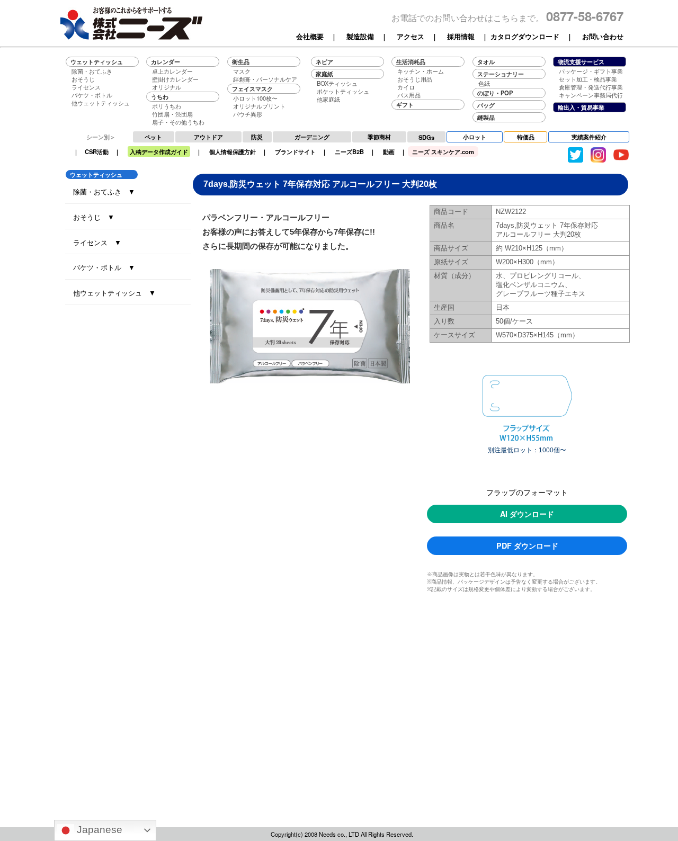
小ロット (474, 136)
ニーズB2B (349, 151)
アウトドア (208, 136)
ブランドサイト (295, 151)
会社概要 (310, 36)
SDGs (426, 137)
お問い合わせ (602, 36)
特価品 (525, 136)
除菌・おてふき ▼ (104, 191)
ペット (153, 136)
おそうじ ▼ (93, 217)
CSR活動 (97, 151)
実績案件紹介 (589, 136)
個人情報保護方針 (232, 151)
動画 (389, 151)
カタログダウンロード (524, 36)
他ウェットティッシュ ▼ (114, 293)
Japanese (98, 829)
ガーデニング (312, 136)
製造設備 (360, 36)
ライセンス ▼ (97, 242)
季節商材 (379, 136)
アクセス (410, 36)
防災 (257, 136)
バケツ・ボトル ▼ (104, 267)
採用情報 (461, 36)
